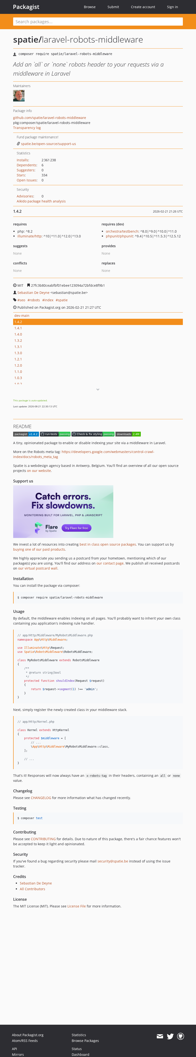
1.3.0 (18, 353)
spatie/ (27, 39)
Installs (22, 160)
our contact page (110, 563)
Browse (90, 7)
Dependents (26, 165)
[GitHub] (180, 1036)
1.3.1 (18, 346)
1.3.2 (18, 340)
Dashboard (80, 1054)
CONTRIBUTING (43, 839)
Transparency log (27, 127)
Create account (143, 7)
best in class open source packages (108, 544)
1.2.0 (18, 365)
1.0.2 (18, 384)
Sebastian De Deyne (33, 292)
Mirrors (18, 1054)
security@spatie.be (113, 861)
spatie (63, 300)
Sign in (172, 7)
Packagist (26, 7)
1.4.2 (18, 321)
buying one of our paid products (39, 549)
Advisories (25, 196)
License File (76, 906)
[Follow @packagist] (170, 1036)
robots (35, 300)
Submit (113, 7)
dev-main (21, 315)
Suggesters (25, 170)
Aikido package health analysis (41, 201)
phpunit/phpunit (119, 236)
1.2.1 (18, 359)
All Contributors (32, 889)
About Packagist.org (28, 1035)
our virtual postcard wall (37, 568)
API (14, 1048)
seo (22, 300)
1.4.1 (18, 328)
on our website (39, 470)
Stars (21, 175)
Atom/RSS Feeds (25, 1040)
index (48, 300)
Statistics (79, 1035)
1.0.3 (18, 377)
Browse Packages (85, 1040)
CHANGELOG (41, 797)
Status (77, 1048)
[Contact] (159, 1036)
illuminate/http (29, 236)
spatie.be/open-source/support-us (48, 143)
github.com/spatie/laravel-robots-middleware (49, 117)
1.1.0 (18, 371)
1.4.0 (18, 334)
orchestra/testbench (122, 231)
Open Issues (27, 180)
